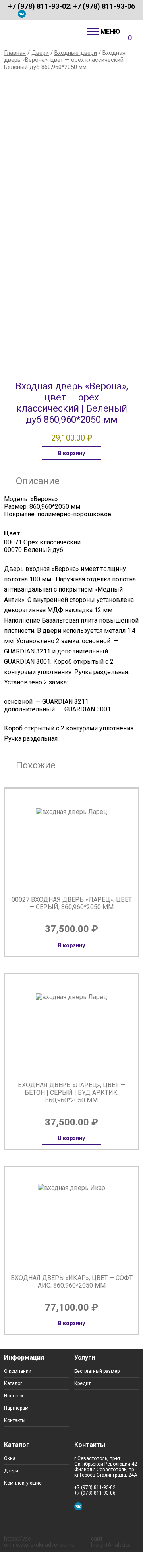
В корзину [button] (71, 453)
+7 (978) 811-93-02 (39, 6)
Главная (15, 52)
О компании (17, 1371)
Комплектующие (23, 1483)
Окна (9, 1458)
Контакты (14, 1420)
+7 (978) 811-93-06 (104, 6)
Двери (40, 52)
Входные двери (75, 52)
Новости (13, 1396)
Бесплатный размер (97, 1371)
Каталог (13, 1383)
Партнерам (16, 1408)
